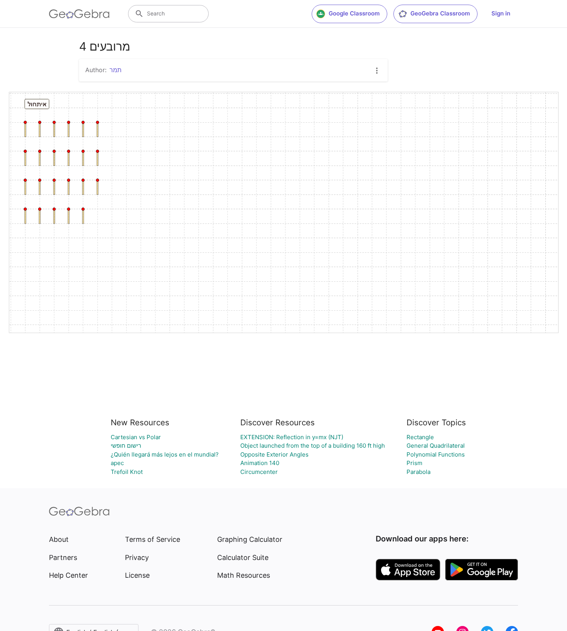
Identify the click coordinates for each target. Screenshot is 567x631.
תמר (116, 70)
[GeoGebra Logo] (79, 14)
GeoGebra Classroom (440, 13)
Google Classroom (354, 13)
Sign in (500, 13)
